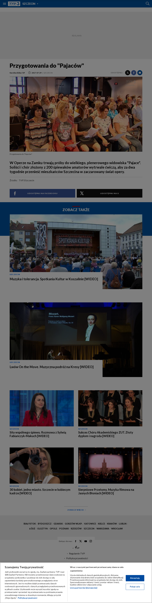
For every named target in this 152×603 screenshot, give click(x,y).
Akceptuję (135, 578)
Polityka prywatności (27, 598)
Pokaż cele (135, 586)
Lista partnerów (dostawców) (83, 588)
